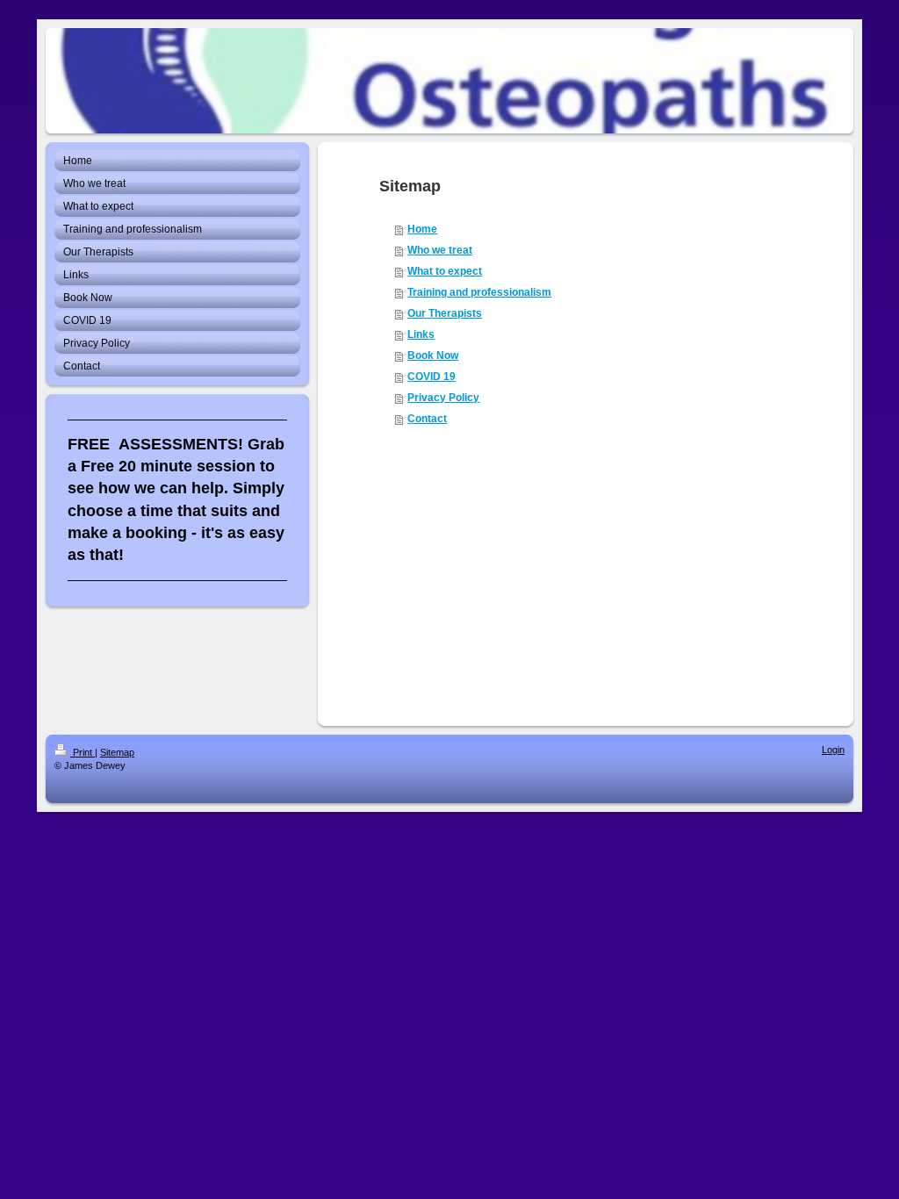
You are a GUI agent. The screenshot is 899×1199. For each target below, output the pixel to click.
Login (833, 749)
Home (422, 229)
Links (421, 334)
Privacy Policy (443, 397)
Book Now (432, 355)
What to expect (444, 271)
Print (82, 752)
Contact (427, 419)
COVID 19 (431, 376)
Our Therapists (444, 313)
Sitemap (117, 752)
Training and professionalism (479, 292)
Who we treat (439, 250)
